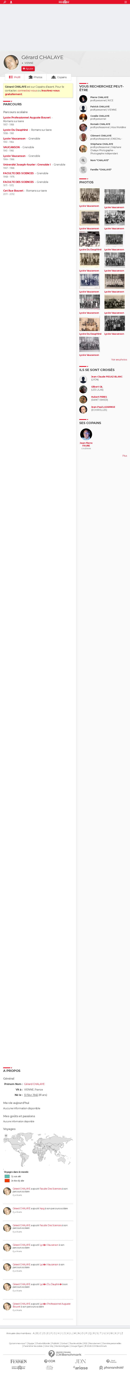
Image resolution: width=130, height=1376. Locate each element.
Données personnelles (112, 1343)
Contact (64, 1343)
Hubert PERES (99, 397)
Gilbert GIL (97, 386)
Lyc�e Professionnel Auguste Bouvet (41, 1305)
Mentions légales (62, 1346)
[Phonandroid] (111, 1368)
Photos (38, 77)
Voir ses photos (119, 359)
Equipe (31, 1343)
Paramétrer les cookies (32, 1346)
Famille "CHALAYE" (100, 169)
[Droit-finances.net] (111, 1361)
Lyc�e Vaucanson (49, 1245)
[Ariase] (80, 1367)
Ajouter (29, 68)
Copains (62, 77)
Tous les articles (76, 1343)
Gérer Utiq (48, 1346)
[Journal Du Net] (80, 1361)
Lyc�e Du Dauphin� (51, 1284)
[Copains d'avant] (18, 1368)
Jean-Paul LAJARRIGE (103, 407)
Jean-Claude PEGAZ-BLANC (106, 376)
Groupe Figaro (77, 1346)
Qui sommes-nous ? (17, 1343)
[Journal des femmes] (18, 1361)
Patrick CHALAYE (100, 106)
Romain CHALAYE (100, 124)
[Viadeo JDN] (49, 1368)
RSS (85, 1343)
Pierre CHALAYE (99, 97)
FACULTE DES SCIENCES (18, 173)
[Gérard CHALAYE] (11, 62)
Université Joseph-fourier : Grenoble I (27, 164)
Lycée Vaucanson (14, 138)
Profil (17, 77)
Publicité (55, 1343)
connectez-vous (27, 90)
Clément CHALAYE (100, 135)
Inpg (42, 1208)
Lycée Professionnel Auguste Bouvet (26, 117)
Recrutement (95, 1343)
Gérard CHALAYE (21, 1188)
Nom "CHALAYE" (99, 160)
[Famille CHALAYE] (83, 170)
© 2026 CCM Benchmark (96, 1346)
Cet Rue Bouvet (13, 190)
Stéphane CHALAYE (101, 144)
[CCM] (49, 1361)
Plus (124, 455)
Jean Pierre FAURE (86, 444)
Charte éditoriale (43, 1343)
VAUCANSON (11, 147)
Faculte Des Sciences (51, 1188)
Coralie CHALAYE (99, 116)
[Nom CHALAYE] (83, 160)
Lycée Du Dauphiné (15, 129)
